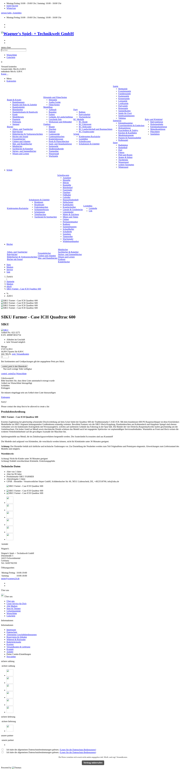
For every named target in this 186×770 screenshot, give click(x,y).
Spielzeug (117, 120)
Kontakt (10, 649)
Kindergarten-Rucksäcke (89, 136)
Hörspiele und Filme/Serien (55, 97)
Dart (120, 150)
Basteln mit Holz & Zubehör (24, 105)
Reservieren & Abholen (17, 637)
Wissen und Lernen (20, 153)
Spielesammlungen (126, 116)
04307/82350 (12, 6)
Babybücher (17, 131)
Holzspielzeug (124, 128)
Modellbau (48, 107)
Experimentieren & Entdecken (131, 125)
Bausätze (53, 112)
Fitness (121, 152)
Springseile (53, 146)
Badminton (123, 145)
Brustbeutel (39, 204)
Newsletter (11, 656)
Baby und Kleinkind (153, 119)
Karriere (10, 644)
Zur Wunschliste (14, 373)
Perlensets (16, 122)
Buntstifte (67, 185)
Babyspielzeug (156, 122)
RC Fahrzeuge (85, 124)
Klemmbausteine (125, 123)
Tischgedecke (85, 117)
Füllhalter (67, 195)
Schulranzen (39, 212)
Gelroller (66, 197)
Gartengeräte (54, 134)
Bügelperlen (17, 109)
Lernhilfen (83, 139)
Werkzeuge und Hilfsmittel (60, 122)
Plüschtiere (155, 131)
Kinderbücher (64, 262)
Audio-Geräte (55, 102)
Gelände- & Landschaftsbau (61, 117)
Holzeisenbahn (156, 124)
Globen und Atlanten (21, 141)
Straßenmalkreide (56, 149)
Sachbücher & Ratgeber (22, 149)
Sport (115, 142)
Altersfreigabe (13, 479)
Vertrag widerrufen (93, 763)
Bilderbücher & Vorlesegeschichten (27, 134)
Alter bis (10, 474)
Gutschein (11, 616)
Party (75, 109)
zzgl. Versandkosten (20, 354)
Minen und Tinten (70, 217)
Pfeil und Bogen (125, 155)
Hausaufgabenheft (70, 200)
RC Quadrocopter (86, 131)
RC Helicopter (85, 127)
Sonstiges (67, 234)
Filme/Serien (54, 105)
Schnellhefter (68, 229)
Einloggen (5, 397)
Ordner (66, 219)
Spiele (115, 86)
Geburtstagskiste (14, 611)
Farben (52, 114)
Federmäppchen (41, 207)
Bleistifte (66, 180)
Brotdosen (38, 202)
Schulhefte (67, 231)
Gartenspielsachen (56, 136)
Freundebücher (18, 139)
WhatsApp (11, 8)
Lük (90, 211)
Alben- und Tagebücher (22, 129)
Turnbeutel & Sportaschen (45, 217)
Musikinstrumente (126, 135)
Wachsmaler (68, 239)
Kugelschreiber (69, 207)
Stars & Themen (14, 608)
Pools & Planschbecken (59, 141)
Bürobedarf (68, 187)
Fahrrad (52, 131)
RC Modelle (78, 119)
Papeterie (16, 119)
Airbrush (52, 109)
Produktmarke (13, 476)
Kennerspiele (124, 98)
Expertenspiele (124, 91)
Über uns (11, 601)
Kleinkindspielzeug (158, 127)
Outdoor (47, 124)
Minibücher (17, 146)
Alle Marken (12, 606)
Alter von (11, 471)
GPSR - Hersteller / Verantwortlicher (22, 481)
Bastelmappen (18, 102)
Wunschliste (12, 613)
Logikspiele (123, 103)
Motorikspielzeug (157, 129)
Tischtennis (123, 160)
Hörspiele (53, 100)
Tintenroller (68, 236)
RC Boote (83, 122)
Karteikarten (68, 204)
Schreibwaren (85, 141)
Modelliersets (18, 117)
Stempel (15, 124)
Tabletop (122, 118)
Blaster (52, 127)
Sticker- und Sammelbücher (24, 151)
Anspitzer (67, 178)
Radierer (66, 224)
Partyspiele (123, 106)
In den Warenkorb (14, 366)
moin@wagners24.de (10, 578)
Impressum (11, 630)
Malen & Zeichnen (71, 214)
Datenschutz (12, 632)
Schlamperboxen (41, 209)
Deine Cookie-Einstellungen (19, 654)
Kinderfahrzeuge (56, 139)
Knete (15, 114)
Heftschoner (68, 202)
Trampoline (54, 151)
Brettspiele (122, 89)
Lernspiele (122, 101)
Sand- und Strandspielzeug (60, 144)
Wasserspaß (54, 153)
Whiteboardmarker (71, 241)
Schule (76, 134)
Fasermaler (67, 190)
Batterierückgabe (14, 642)
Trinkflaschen (40, 214)
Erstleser (61, 259)
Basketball (122, 147)
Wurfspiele (53, 156)
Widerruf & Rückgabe (16, 639)
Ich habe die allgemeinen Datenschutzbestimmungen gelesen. (51, 750)
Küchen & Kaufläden (127, 133)
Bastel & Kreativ (14, 100)
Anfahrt (10, 652)
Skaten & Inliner (125, 157)
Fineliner (66, 192)
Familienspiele (124, 93)
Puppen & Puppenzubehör (129, 138)
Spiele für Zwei (125, 113)
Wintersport (123, 167)
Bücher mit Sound (20, 136)
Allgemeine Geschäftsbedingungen (22, 634)
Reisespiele (123, 108)
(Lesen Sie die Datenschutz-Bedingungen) (78, 750)
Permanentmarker (70, 222)
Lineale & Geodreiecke (73, 209)
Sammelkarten (124, 111)
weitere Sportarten (126, 164)
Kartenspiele (123, 96)
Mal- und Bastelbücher (22, 144)
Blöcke (66, 182)
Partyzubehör (84, 114)
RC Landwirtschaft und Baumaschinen (95, 129)
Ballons (82, 112)
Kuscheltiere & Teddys (128, 130)
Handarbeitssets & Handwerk (25, 112)
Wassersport (123, 162)
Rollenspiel (123, 140)
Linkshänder (68, 212)
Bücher (10, 127)
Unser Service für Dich (16, 603)
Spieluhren (155, 134)
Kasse (4, 74)
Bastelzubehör (18, 107)
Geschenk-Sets (55, 119)
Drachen (52, 129)
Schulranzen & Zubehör (89, 144)
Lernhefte (93, 208)
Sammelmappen (70, 227)
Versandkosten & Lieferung (18, 647)
